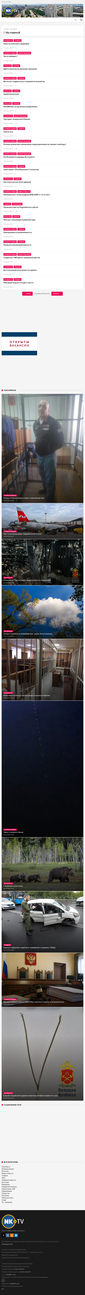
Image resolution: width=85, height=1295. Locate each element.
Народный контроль (9, 1187)
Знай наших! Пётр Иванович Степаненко (21, 169)
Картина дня (17, 204)
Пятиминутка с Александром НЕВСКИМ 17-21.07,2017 (26, 195)
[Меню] (81, 20)
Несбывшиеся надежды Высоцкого (19, 157)
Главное (17, 40)
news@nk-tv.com (11, 1274)
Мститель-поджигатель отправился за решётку (24, 81)
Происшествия (7, 1198)
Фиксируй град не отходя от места (18, 283)
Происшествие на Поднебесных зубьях (20, 207)
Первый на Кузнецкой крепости (17, 245)
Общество (6, 1193)
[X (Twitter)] (3, 1235)
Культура (5, 1182)
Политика (5, 1196)
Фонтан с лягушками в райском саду (19, 220)
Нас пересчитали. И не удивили (17, 182)
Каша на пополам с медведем (16, 44)
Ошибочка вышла (11, 94)
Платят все (8, 132)
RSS (3, 1289)
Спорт (4, 1200)
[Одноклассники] (12, 1235)
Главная (6, 29)
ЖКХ (3, 1178)
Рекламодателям (7, 1244)
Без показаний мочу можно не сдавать (20, 270)
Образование (7, 1191)
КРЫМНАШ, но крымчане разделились (20, 106)
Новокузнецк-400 (8, 1189)
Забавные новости (9, 1180)
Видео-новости (24, 191)
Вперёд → (57, 293)
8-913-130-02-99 (19, 1269)
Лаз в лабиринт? (10, 56)
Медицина (6, 1184)
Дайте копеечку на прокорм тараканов (20, 69)
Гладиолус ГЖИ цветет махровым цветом (21, 257)
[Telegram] (16, 1235)
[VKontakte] (7, 1235)
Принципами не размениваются (17, 232)
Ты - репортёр (7, 1202)
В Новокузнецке (10, 53)
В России (7, 65)
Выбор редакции (24, 53)
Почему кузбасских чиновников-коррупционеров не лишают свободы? (34, 144)
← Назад (27, 293)
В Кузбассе (8, 40)
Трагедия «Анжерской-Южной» (17, 119)
